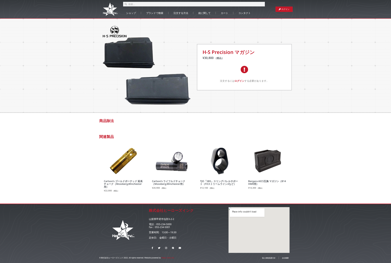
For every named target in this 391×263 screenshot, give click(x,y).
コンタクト (244, 13)
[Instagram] (166, 248)
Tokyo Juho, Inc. (168, 258)
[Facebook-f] (152, 248)
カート (224, 13)
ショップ (131, 13)
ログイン (239, 80)
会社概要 (285, 258)
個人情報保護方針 (269, 258)
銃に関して (204, 13)
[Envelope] (179, 248)
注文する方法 (181, 13)
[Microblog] (173, 248)
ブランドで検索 (154, 13)
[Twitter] (159, 248)
